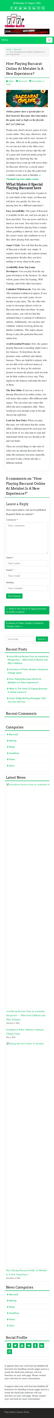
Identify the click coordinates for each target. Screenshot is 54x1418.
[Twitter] (15, 1345)
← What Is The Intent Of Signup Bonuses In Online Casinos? (26, 610)
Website (10, 582)
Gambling (14, 753)
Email (9, 570)
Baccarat (17, 49)
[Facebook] (9, 1345)
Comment (12, 519)
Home (8, 49)
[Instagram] (9, 1351)
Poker (12, 759)
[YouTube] (22, 1345)
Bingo (12, 747)
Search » (42, 639)
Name (10, 557)
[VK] (29, 1345)
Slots (12, 765)
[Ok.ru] (35, 1345)
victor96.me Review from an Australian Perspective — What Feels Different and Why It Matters (28, 660)
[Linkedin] (41, 1345)
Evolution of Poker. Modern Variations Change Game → (24, 625)
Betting (12, 740)
